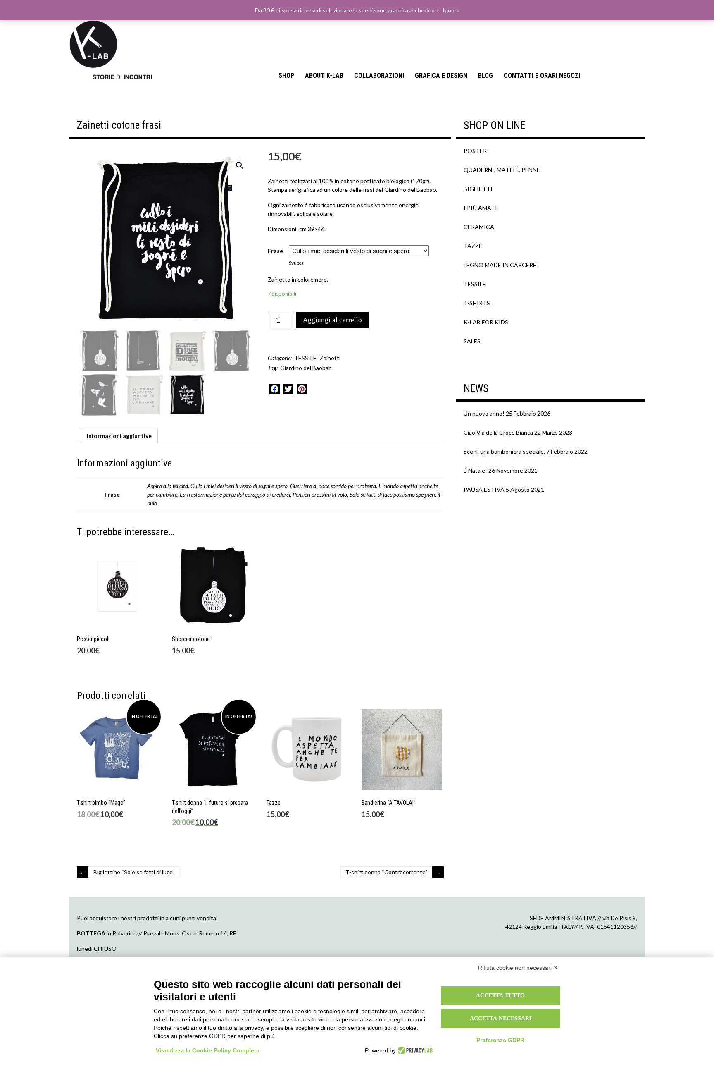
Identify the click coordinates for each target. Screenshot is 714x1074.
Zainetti (330, 357)
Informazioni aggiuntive (119, 435)
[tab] (119, 435)
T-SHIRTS (477, 302)
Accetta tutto (500, 995)
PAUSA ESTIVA (484, 489)
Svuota (296, 263)
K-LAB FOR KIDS (486, 321)
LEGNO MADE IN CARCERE (500, 264)
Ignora (451, 10)
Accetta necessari (500, 1018)
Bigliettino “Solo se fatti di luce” (133, 871)
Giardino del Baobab (306, 367)
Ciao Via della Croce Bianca (498, 432)
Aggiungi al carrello (332, 319)
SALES (472, 340)
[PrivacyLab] (414, 1050)
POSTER (475, 150)
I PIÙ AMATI (480, 207)
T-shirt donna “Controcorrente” (386, 871)
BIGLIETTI (478, 188)
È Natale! (475, 470)
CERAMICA (479, 226)
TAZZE (473, 245)
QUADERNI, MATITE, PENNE (502, 169)
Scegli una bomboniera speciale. (504, 451)
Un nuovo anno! (484, 413)
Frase (275, 250)
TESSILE (305, 357)
